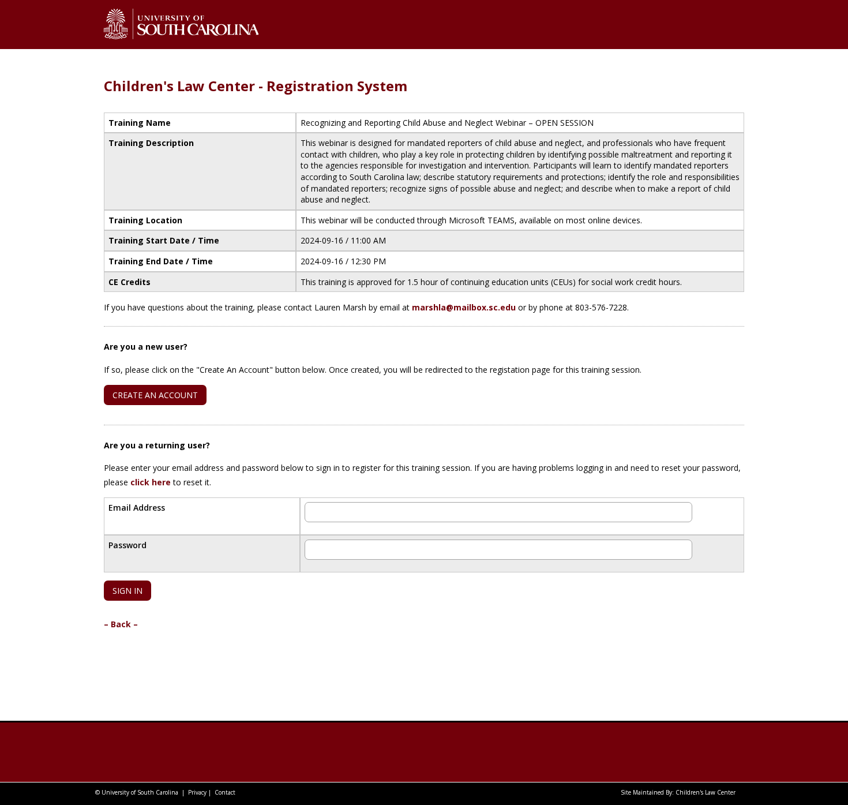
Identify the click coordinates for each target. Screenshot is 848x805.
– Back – (121, 624)
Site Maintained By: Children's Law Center (678, 792)
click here (150, 482)
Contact (225, 792)
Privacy (197, 792)
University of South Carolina (140, 792)
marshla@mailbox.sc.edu (464, 307)
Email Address (136, 507)
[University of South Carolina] (172, 752)
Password (127, 545)
